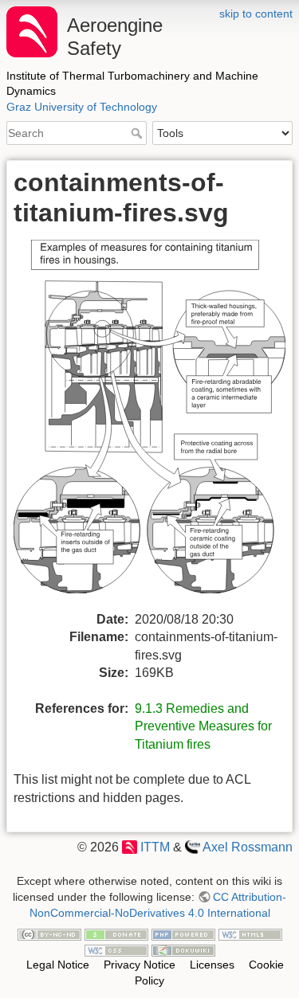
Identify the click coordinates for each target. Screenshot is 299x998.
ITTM (154, 847)
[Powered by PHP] (183, 933)
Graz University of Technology (81, 106)
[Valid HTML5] (250, 933)
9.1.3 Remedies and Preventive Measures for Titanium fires (203, 726)
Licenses (212, 964)
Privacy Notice (139, 964)
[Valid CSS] (116, 949)
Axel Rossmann (248, 847)
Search (138, 133)
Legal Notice (57, 964)
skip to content (256, 13)
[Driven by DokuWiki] (183, 949)
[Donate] (116, 933)
